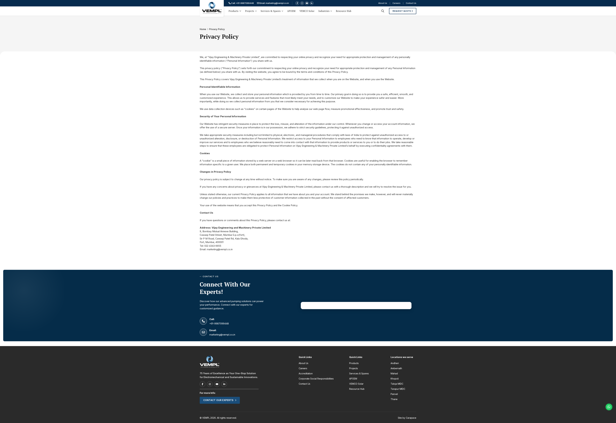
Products (233, 11)
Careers (396, 3)
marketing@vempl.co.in (220, 249)
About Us (382, 3)
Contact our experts (218, 400)
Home (203, 29)
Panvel (394, 394)
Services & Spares (271, 11)
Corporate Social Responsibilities (316, 378)
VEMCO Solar (306, 11)
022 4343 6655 (212, 245)
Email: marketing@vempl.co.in (274, 3)
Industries (323, 11)
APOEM (291, 11)
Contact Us (411, 3)
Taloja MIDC (397, 383)
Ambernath (396, 368)
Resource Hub (343, 11)
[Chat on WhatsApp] (609, 407)
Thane (394, 399)
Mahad (394, 373)
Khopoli (395, 378)
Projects (249, 11)
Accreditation (306, 373)
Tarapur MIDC (398, 389)
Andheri (395, 363)
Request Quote (402, 11)
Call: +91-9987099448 (242, 3)
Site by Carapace (407, 417)
